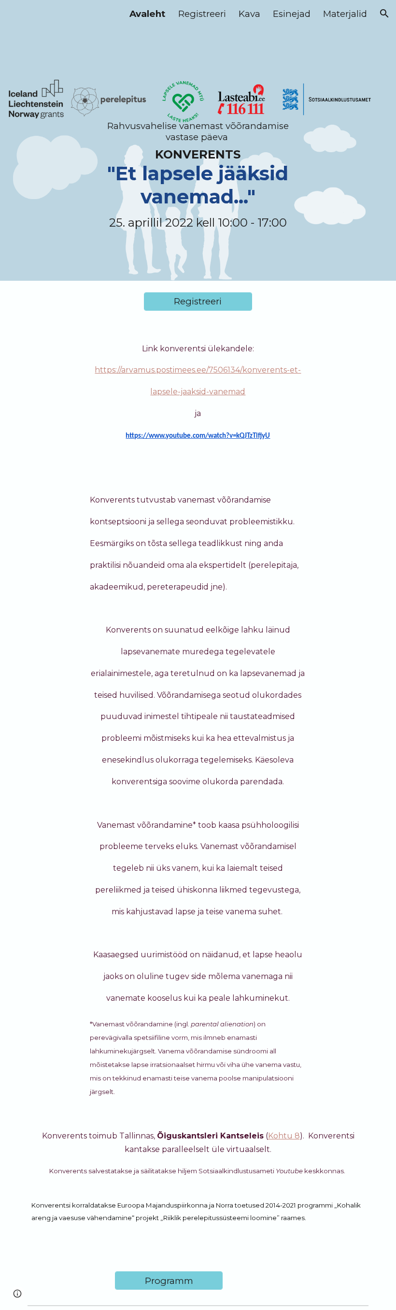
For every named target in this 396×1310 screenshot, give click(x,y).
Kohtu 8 (284, 1135)
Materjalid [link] (345, 13)
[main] (198, 140)
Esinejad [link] (292, 13)
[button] (384, 13)
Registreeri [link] (202, 13)
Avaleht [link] (147, 13)
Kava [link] (249, 13)
